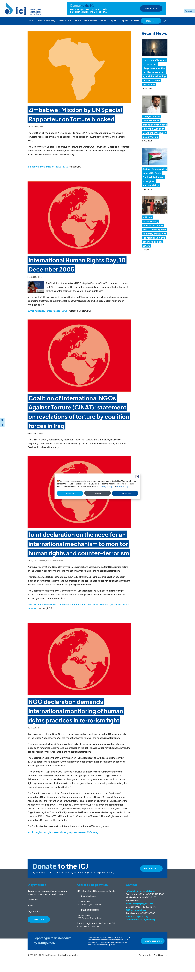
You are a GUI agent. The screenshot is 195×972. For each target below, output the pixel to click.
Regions (113, 20)
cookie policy (122, 486)
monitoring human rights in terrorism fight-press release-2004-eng (63, 832)
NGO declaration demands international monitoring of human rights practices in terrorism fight (75, 711)
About (78, 20)
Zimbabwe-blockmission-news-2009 (48, 166)
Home (32, 20)
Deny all (97, 493)
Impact (124, 20)
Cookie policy (160, 955)
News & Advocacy (46, 20)
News (41, 127)
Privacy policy (146, 955)
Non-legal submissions (54, 561)
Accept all (70, 493)
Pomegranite (71, 955)
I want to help (150, 8)
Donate (151, 20)
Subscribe (39, 919)
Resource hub (65, 20)
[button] (137, 476)
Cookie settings (125, 493)
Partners (135, 20)
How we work (90, 20)
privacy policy (106, 486)
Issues (103, 20)
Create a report (152, 941)
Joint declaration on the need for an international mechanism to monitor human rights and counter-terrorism (78, 543)
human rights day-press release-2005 (48, 310)
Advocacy (42, 561)
